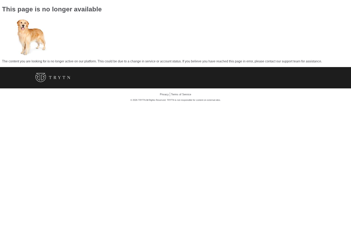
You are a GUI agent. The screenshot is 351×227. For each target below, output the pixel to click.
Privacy (164, 94)
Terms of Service (181, 94)
